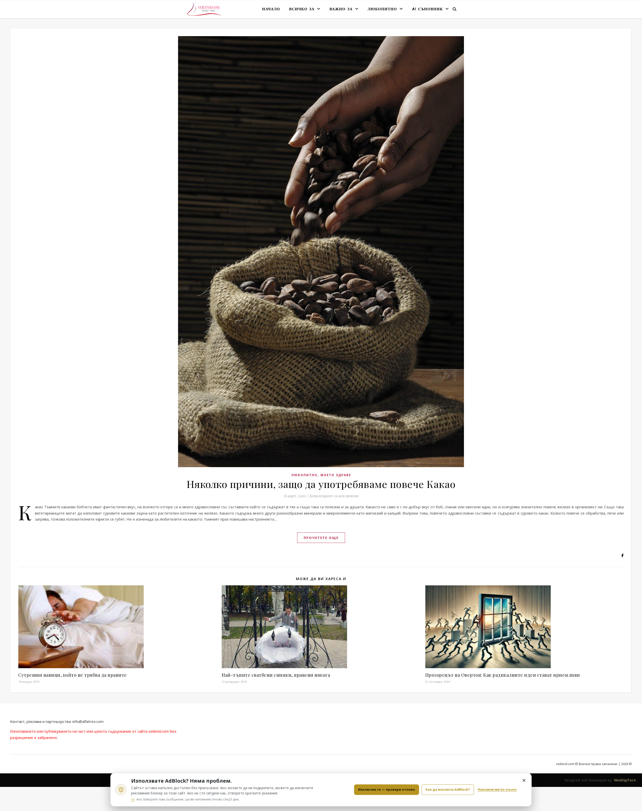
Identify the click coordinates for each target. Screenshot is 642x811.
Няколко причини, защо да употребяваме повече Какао (321, 483)
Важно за (341, 9)
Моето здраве (335, 475)
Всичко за (301, 9)
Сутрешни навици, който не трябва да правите (72, 675)
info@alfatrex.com (88, 721)
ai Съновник (427, 9)
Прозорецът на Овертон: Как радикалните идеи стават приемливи (502, 675)
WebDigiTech (625, 780)
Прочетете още (321, 537)
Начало (271, 9)
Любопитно (382, 9)
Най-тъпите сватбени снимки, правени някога (276, 675)
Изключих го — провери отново (386, 789)
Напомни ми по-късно (497, 789)
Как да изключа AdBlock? (448, 789)
